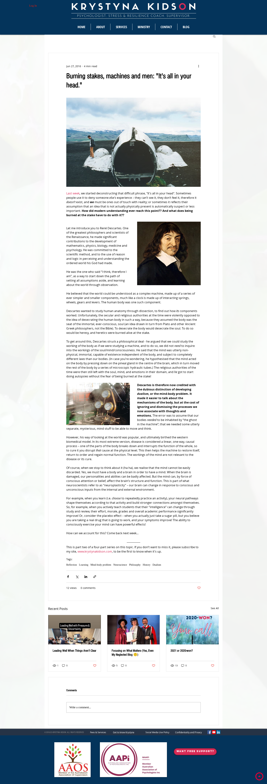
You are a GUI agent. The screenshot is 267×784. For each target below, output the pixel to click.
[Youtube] (214, 732)
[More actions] (198, 66)
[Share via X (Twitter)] (77, 576)
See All (215, 608)
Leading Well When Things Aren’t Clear (74, 651)
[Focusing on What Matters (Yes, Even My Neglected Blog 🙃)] (133, 629)
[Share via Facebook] (68, 576)
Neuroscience (120, 564)
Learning (83, 564)
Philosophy (135, 564)
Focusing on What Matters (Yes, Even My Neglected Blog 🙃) (133, 653)
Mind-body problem (100, 564)
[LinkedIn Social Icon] (218, 732)
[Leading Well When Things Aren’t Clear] (74, 629)
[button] (214, 36)
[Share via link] (94, 576)
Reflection (71, 564)
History (146, 564)
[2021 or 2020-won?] (192, 629)
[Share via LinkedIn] (86, 576)
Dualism (157, 564)
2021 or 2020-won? (182, 651)
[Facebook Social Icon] (209, 732)
